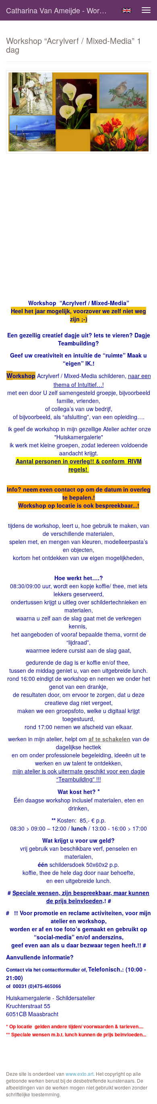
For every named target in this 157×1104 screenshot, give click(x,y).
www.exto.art (79, 1073)
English (126, 10)
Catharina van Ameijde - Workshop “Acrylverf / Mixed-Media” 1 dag (60, 10)
